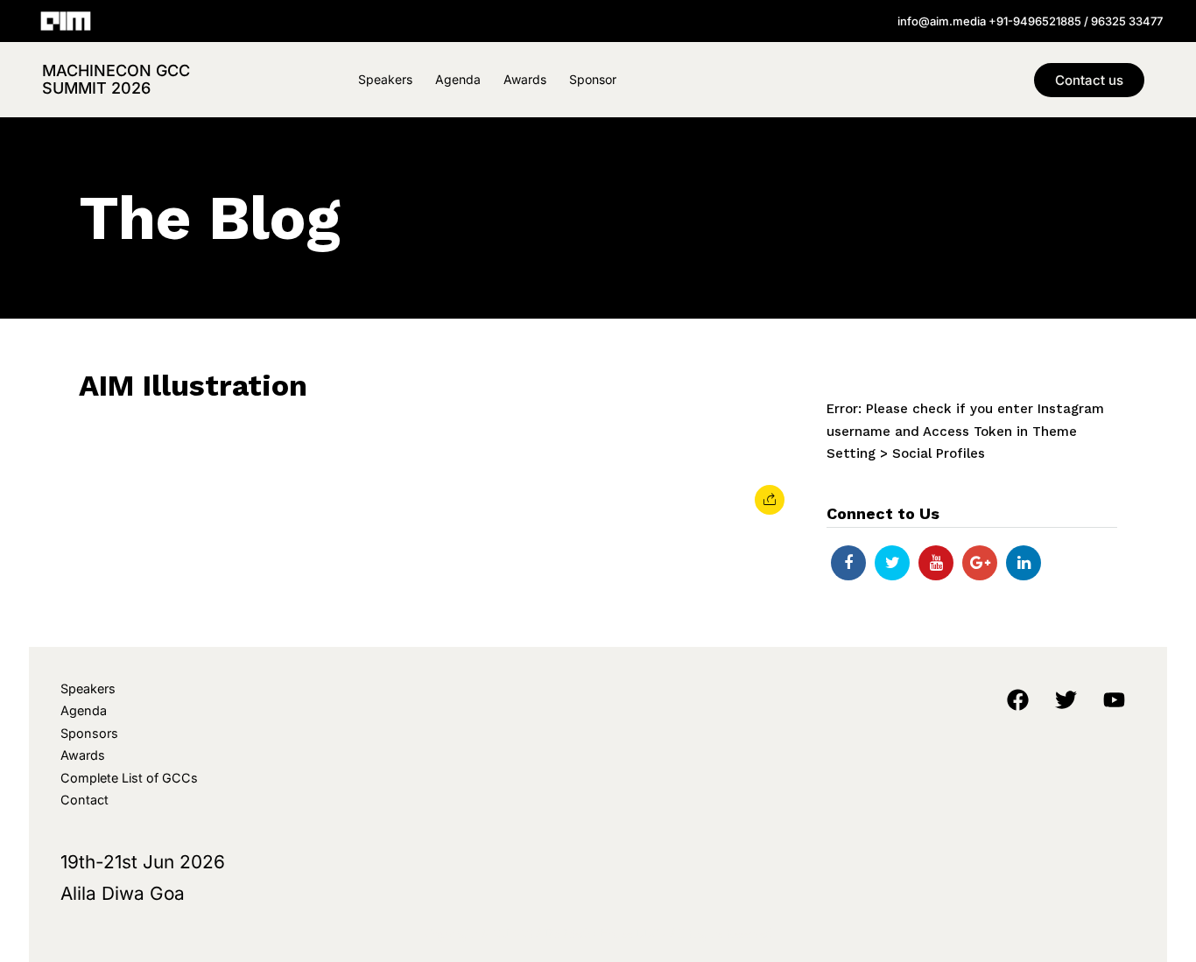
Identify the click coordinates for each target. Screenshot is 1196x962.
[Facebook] (848, 562)
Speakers (385, 79)
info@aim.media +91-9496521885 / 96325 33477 (1030, 21)
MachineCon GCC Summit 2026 (116, 79)
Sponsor (592, 79)
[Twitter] (892, 562)
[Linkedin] (1023, 562)
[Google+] (979, 562)
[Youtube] (935, 562)
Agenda (458, 79)
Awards (524, 79)
